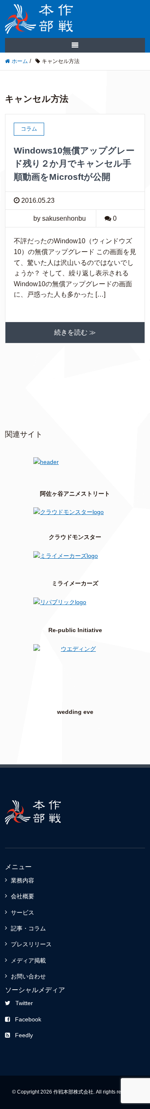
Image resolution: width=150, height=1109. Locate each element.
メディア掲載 (28, 960)
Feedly (24, 1035)
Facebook (28, 1019)
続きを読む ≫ (75, 332)
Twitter (24, 1003)
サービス (22, 912)
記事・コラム (28, 928)
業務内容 (22, 880)
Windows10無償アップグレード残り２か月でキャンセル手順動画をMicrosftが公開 (74, 163)
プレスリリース (31, 944)
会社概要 (22, 896)
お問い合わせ (28, 976)
